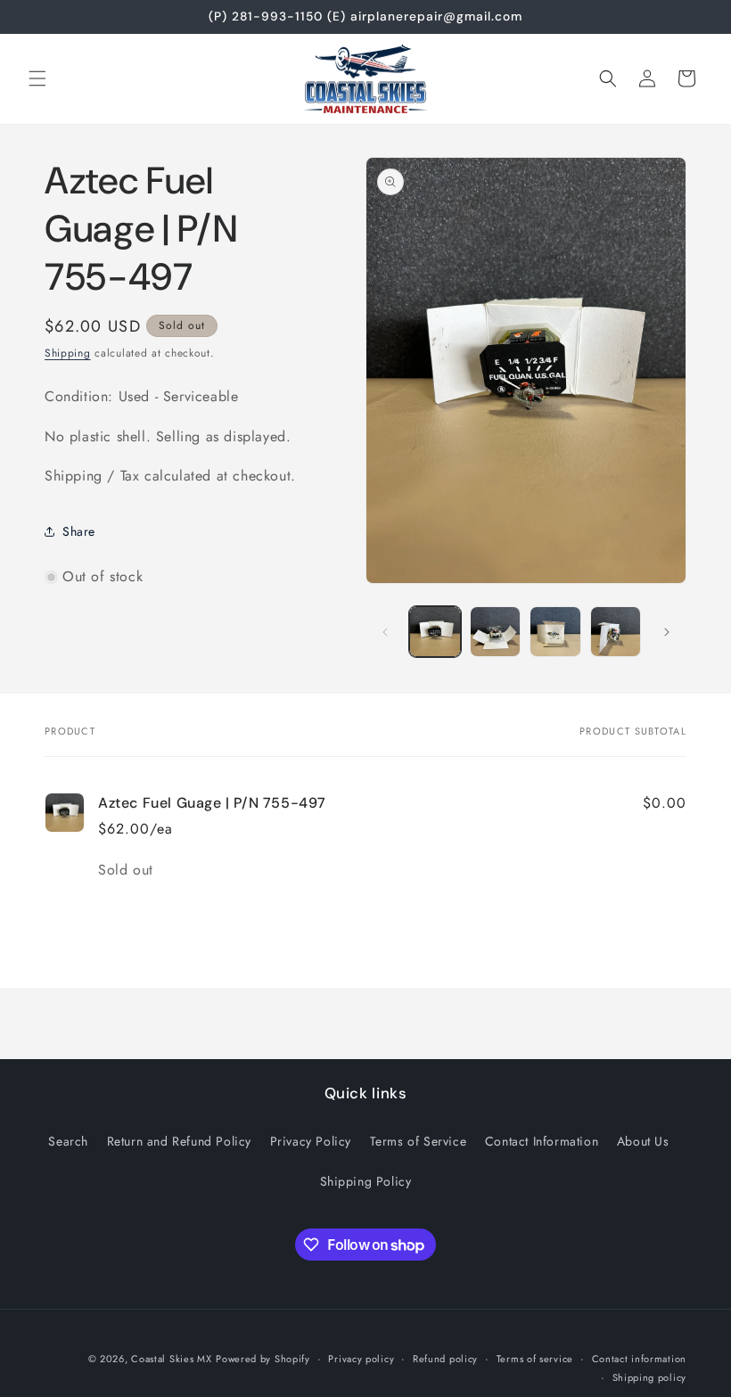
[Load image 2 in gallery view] (496, 632)
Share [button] (78, 531)
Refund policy (445, 1359)
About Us (643, 1141)
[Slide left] (385, 632)
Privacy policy (361, 1359)
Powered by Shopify (263, 1359)
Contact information (639, 1359)
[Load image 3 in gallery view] (555, 632)
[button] (37, 78)
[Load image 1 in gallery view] (435, 632)
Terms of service (535, 1359)
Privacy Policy (310, 1141)
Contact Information (541, 1141)
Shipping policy (649, 1377)
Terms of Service (418, 1141)
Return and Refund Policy (179, 1141)
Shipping (68, 353)
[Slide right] (666, 632)
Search (68, 1141)
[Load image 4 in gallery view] (616, 632)
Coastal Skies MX (171, 1359)
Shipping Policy (366, 1181)
